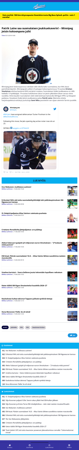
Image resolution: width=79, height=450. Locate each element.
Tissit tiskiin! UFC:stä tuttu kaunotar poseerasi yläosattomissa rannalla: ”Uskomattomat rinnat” (39, 431)
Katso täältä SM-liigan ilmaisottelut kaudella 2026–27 (24, 285)
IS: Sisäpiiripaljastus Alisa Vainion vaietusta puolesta (24, 213)
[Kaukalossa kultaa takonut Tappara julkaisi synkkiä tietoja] (72, 303)
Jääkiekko (14, 327)
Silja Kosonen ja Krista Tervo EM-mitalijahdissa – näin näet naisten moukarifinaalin (37, 404)
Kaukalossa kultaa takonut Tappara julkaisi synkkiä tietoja (27, 298)
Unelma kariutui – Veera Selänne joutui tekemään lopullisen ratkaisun (32, 272)
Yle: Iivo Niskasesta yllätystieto (17, 419)
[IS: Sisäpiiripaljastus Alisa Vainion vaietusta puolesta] (72, 217)
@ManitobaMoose (10, 117)
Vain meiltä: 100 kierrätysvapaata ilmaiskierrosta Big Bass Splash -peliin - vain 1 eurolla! (38, 16)
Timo (3, 35)
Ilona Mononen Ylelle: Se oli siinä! (16, 312)
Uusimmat (8, 345)
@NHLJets (13, 110)
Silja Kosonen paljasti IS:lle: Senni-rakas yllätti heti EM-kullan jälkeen (32, 400)
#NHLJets (6, 114)
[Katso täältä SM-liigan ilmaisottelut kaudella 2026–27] (72, 290)
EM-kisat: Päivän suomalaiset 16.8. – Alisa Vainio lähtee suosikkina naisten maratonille (33, 257)
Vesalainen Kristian (38, 327)
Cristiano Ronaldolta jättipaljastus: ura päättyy (22, 229)
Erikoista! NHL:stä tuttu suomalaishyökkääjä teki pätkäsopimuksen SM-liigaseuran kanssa (33, 201)
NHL (21, 327)
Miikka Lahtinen (7, 189)
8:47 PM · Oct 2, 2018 (22, 172)
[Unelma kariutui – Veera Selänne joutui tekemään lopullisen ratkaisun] (72, 276)
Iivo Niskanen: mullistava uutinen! (16, 187)
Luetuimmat (9, 391)
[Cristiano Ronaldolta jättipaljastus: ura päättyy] (72, 234)
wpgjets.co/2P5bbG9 (21, 128)
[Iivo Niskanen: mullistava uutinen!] (72, 191)
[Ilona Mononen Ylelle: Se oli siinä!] (72, 316)
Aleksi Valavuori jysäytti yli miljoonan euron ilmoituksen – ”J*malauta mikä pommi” (32, 244)
